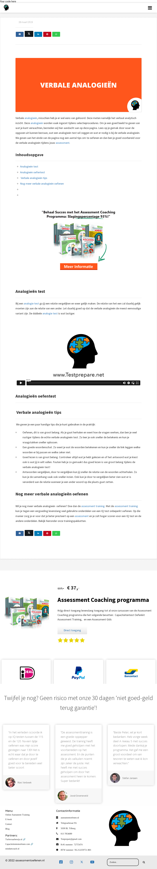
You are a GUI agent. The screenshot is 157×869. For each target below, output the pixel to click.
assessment (62, 143)
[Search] (144, 862)
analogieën (31, 118)
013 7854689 (66, 834)
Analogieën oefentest (32, 172)
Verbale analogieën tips (33, 178)
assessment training (93, 506)
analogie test (31, 303)
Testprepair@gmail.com (71, 839)
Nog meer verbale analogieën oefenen (42, 183)
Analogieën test (29, 166)
